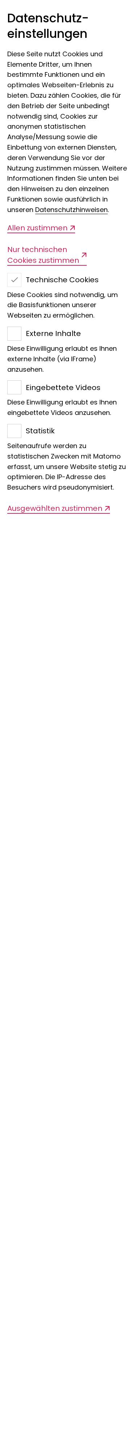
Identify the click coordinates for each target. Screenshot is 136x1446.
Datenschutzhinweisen (71, 209)
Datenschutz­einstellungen (48, 26)
